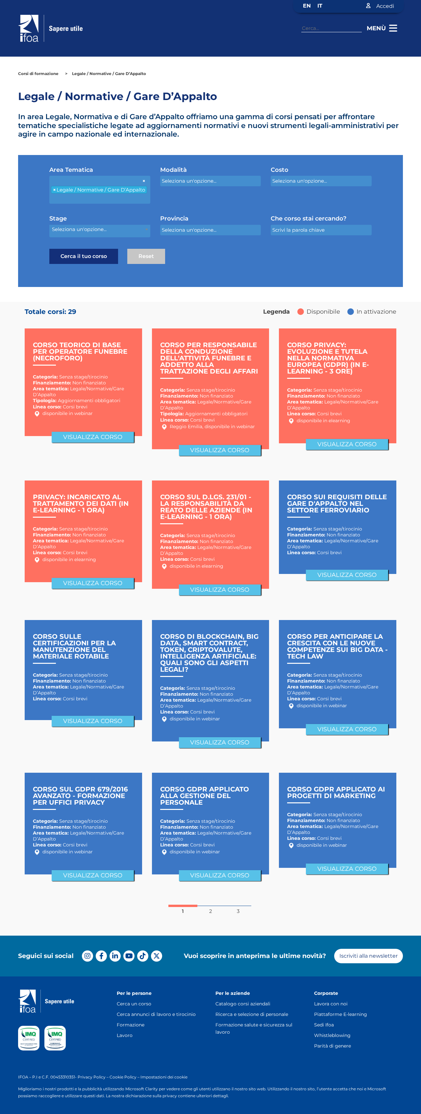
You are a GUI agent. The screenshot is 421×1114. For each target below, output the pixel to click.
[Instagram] (87, 956)
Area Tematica (71, 170)
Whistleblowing (332, 1035)
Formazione (130, 1025)
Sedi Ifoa (324, 1025)
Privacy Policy (92, 1077)
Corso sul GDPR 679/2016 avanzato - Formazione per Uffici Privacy (80, 795)
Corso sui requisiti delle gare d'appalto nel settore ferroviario (337, 503)
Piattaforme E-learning (340, 1014)
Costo (279, 170)
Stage (58, 218)
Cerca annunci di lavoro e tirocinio (156, 1014)
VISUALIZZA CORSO (92, 437)
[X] (156, 956)
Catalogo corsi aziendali (242, 1004)
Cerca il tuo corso (84, 256)
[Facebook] (101, 956)
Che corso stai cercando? (308, 218)
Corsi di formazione (38, 73)
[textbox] (80, 198)
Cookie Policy (123, 1077)
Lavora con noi (331, 1004)
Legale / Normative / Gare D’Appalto (109, 73)
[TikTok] (142, 956)
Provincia (174, 218)
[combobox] (99, 190)
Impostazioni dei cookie (163, 1077)
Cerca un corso (134, 1004)
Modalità (173, 170)
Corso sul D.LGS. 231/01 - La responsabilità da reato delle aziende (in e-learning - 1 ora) (206, 507)
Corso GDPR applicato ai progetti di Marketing (336, 792)
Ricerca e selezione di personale (251, 1014)
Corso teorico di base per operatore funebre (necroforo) (80, 351)
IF (20, 1077)
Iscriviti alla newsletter (368, 956)
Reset (146, 256)
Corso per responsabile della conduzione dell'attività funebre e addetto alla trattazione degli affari (209, 358)
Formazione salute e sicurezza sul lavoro (253, 1028)
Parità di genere (332, 1046)
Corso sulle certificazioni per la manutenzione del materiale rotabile (74, 646)
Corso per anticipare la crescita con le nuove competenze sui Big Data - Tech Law (337, 646)
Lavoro (125, 1035)
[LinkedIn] (115, 956)
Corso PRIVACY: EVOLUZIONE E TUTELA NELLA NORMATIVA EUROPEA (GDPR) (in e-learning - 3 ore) (328, 358)
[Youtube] (129, 956)
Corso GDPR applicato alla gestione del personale (204, 795)
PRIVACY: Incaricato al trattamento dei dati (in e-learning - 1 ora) (81, 503)
